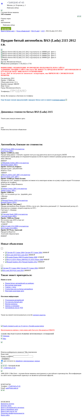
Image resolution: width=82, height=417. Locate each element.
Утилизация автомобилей (14, 300)
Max (4, 339)
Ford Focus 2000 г (7, 151)
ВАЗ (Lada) (35, 31)
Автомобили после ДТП (14, 308)
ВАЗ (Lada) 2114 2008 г (9, 228)
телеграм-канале (58, 100)
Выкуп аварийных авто (9, 409)
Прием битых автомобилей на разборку (19, 283)
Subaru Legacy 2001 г (8, 190)
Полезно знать (6, 405)
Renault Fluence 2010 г (9, 202)
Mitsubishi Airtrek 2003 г (9, 165)
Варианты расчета (7, 404)
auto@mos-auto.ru (12, 388)
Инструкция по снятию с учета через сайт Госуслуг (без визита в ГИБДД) (28, 330)
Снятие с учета (10, 287)
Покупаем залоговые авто (14, 291)
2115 (43, 31)
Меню (7, 29)
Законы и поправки (12, 306)
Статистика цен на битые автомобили (19, 289)
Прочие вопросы (11, 304)
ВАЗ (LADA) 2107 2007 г (10, 177)
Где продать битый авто (14, 302)
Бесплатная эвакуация (13, 285)
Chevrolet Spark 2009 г (9, 216)
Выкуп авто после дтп (9, 411)
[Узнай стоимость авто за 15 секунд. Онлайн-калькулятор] (22, 326)
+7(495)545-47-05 (15, 2)
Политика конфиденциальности (12, 413)
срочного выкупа (39, 315)
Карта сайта (5, 415)
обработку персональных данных (28, 361)
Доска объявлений (23, 31)
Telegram (6, 336)
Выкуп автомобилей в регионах (12, 407)
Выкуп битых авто (8, 31)
